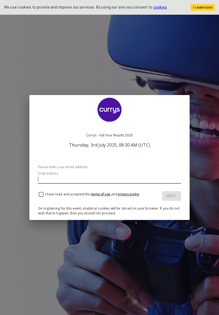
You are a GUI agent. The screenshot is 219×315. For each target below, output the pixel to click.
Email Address (48, 173)
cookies (160, 7)
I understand (202, 7)
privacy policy (128, 194)
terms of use (101, 194)
